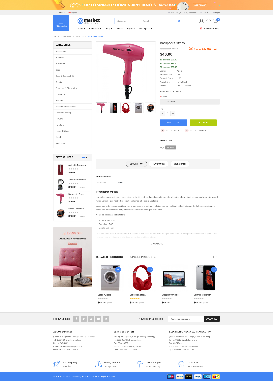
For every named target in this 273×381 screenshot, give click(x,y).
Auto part (60, 57)
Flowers (59, 119)
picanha (170, 147)
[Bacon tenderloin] (60, 213)
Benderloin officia (137, 295)
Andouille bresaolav (77, 165)
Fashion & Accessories (66, 106)
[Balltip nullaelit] (110, 278)
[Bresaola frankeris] (174, 278)
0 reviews (174, 49)
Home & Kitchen (63, 131)
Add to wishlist (174, 130)
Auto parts (60, 64)
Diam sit (80, 36)
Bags (58, 70)
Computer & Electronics (66, 88)
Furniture (60, 125)
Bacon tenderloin (76, 208)
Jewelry (59, 137)
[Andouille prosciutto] (60, 184)
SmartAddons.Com (89, 376)
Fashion (59, 100)
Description (136, 164)
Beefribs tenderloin (202, 295)
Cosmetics (60, 94)
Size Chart (180, 164)
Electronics (66, 36)
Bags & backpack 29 (65, 76)
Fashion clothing (63, 112)
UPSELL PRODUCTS (143, 257)
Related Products (109, 257)
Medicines (60, 143)
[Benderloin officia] (142, 278)
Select (164, 96)
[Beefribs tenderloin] (206, 278)
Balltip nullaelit (104, 295)
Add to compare (198, 130)
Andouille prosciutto (77, 179)
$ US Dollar (58, 12)
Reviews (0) (159, 164)
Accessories (61, 51)
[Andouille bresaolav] (60, 170)
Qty (161, 108)
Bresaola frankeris (170, 295)
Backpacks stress (95, 36)
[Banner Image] (72, 257)
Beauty (59, 82)
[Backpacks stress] (60, 199)
